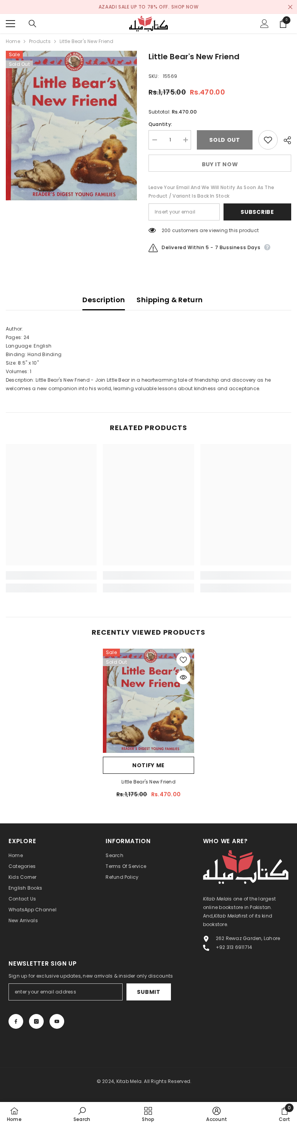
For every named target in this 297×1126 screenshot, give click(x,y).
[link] (51, 575)
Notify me (148, 765)
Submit (148, 992)
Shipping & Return (170, 300)
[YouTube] (57, 1021)
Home (13, 41)
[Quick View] (183, 677)
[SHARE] (284, 140)
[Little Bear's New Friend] (148, 701)
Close (290, 7)
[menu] (10, 23)
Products (40, 41)
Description (103, 300)
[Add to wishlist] (268, 140)
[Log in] (264, 23)
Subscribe (257, 212)
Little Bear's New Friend (148, 781)
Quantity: (160, 124)
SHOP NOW (184, 6)
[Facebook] (16, 1021)
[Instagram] (36, 1021)
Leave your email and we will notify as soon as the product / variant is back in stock (211, 191)
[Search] (32, 23)
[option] (71, 125)
